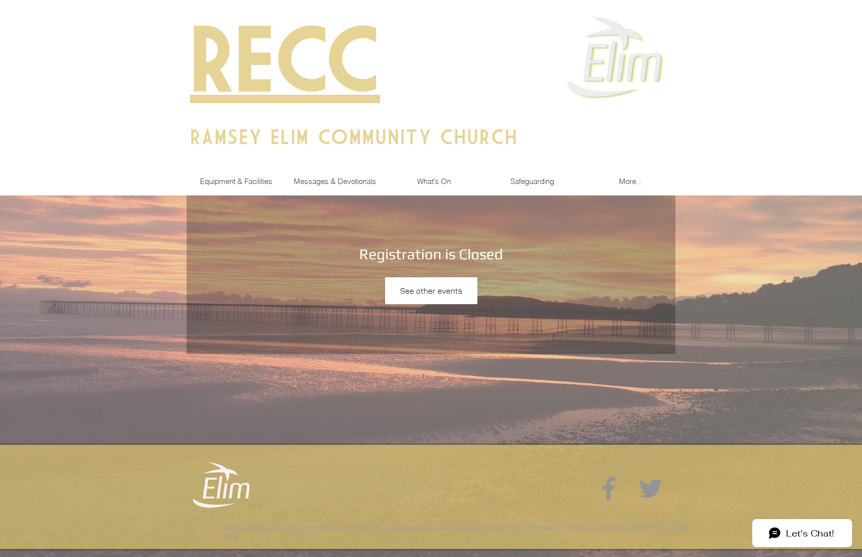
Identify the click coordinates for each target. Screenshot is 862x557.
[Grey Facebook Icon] (609, 488)
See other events (431, 290)
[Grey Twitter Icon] (651, 488)
